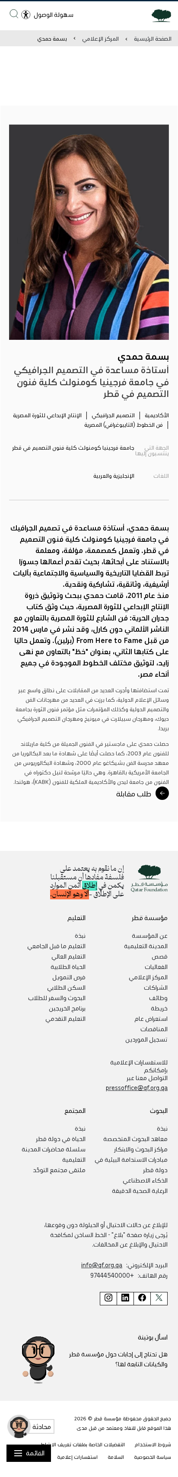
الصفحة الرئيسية (153, 38)
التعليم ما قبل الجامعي (56, 946)
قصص (160, 956)
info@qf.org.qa (101, 1265)
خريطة (159, 1008)
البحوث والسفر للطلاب (57, 997)
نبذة (80, 935)
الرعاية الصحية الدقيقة (140, 1190)
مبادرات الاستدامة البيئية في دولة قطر (131, 1164)
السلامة (116, 1457)
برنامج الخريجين (67, 1008)
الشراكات (156, 987)
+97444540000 (112, 1275)
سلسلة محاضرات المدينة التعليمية (54, 1154)
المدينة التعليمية (146, 946)
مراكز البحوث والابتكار (141, 1149)
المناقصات (154, 1029)
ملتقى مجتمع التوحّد (59, 1169)
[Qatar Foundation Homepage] (158, 15)
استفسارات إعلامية (77, 1457)
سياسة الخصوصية (152, 1457)
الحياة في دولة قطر (61, 1138)
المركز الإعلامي (100, 38)
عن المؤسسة (150, 935)
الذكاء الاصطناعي (145, 1180)
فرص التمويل (69, 977)
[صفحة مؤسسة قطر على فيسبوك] (142, 1298)
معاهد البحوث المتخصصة (135, 1138)
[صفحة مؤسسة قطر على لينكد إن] (125, 1298)
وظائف (158, 997)
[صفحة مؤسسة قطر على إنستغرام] (108, 1298)
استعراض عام (151, 1018)
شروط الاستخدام (153, 1444)
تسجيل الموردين (146, 1039)
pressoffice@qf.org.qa (137, 1087)
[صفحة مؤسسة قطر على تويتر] (159, 1298)
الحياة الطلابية (68, 966)
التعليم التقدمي (65, 1018)
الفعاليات (156, 966)
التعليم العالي (68, 956)
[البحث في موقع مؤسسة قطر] (14, 14)
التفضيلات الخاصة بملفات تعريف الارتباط (83, 1444)
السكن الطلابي (66, 987)
